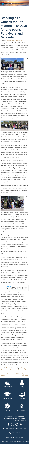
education (17, 369)
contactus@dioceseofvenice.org (14, 437)
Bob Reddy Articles (11, 368)
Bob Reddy (19, 40)
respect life (24, 369)
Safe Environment (20, 418)
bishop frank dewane (8, 369)
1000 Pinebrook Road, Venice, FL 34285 (16, 428)
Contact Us (23, 420)
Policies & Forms (9, 418)
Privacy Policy (15, 420)
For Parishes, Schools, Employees (14, 416)
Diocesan (26, 441)
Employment (6, 420)
